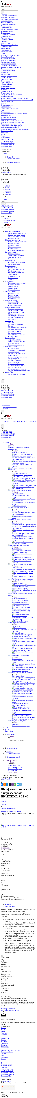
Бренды (3, 1053)
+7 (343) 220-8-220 (7, 139)
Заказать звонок (13, 772)
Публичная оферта (7, 1052)
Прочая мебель (17, 659)
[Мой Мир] (7, 784)
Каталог (11, 445)
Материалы (4, 1057)
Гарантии (4, 1067)
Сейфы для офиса (18, 583)
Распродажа (16, 724)
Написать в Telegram (7, 144)
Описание (8, 904)
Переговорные (17, 511)
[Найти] (2, 12)
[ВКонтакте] (2, 784)
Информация (5, 1047)
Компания (4, 1035)
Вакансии (4, 1041)
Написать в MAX (6, 146)
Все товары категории (8, 1009)
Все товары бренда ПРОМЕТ (10, 1010)
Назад (12, 444)
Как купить (4, 1062)
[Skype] (18, 784)
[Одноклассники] (4, 784)
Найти (3, 1096)
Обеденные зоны (17, 567)
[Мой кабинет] (1, 403)
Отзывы (3, 1040)
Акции (3, 1029)
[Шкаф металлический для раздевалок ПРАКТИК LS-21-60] (18, 827)
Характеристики (10, 906)
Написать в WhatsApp (8, 143)
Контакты (4, 1045)
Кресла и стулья (17, 523)
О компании (5, 1038)
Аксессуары (16, 626)
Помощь (3, 1059)
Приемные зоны (17, 494)
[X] (10, 784)
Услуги (3, 1055)
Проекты (4, 1031)
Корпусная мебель (18, 676)
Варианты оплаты (6, 1064)
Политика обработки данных (10, 1050)
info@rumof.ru (6, 172)
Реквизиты (4, 1043)
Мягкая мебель (17, 549)
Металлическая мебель (19, 598)
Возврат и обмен (6, 1065)
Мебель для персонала (19, 473)
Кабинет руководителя (19, 452)
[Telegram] (20, 784)
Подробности (5, 848)
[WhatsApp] (15, 784)
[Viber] (12, 784)
